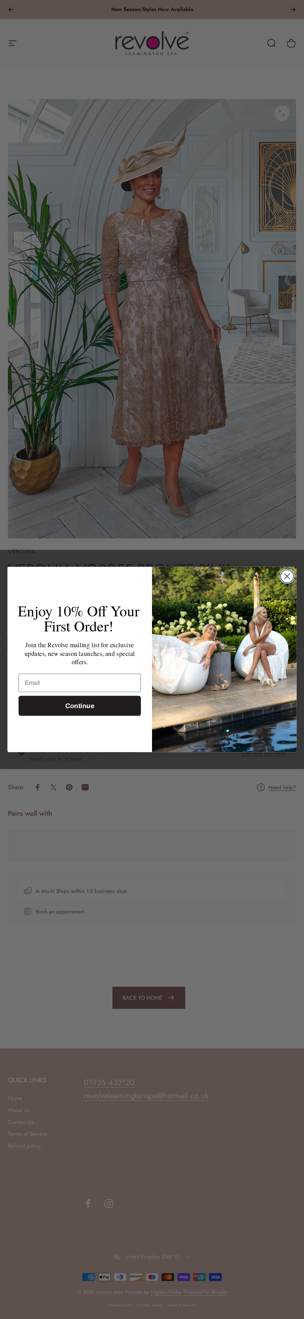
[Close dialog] (287, 576)
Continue (79, 705)
